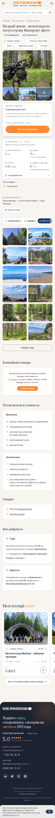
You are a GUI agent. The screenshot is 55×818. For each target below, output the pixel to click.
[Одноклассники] (18, 776)
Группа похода (13, 210)
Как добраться (15, 175)
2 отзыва (10, 182)
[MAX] (25, 776)
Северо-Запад (16, 649)
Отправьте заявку (17, 379)
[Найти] (50, 12)
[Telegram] (12, 776)
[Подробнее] (43, 670)
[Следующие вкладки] (49, 220)
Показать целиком (15, 558)
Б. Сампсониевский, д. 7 (13, 750)
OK (49, 811)
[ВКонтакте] (5, 776)
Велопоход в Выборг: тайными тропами (24, 655)
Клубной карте (24, 509)
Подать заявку (27, 388)
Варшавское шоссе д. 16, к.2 (16, 764)
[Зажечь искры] (49, 707)
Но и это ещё (18, 606)
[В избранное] (43, 616)
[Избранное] (51, 3)
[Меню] (3, 3)
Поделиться (31, 35)
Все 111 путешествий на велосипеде (25, 681)
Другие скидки (17, 514)
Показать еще (27, 347)
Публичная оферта (27, 794)
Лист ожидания (29, 129)
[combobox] (26, 12)
